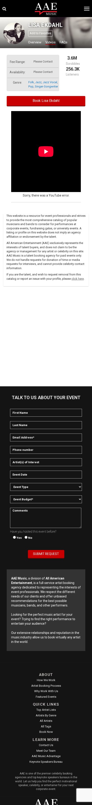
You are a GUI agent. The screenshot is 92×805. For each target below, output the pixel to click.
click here (77, 278)
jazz (38, 82)
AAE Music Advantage (46, 756)
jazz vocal (50, 82)
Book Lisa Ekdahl (46, 100)
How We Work (46, 680)
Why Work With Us (46, 691)
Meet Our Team (46, 750)
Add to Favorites (40, 33)
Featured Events (46, 696)
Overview (34, 42)
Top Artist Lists (46, 709)
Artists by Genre (46, 715)
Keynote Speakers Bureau (46, 761)
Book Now (46, 731)
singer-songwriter (46, 86)
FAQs (63, 42)
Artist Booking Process (46, 685)
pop (30, 86)
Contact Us (46, 745)
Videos (50, 42)
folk (31, 82)
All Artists (46, 720)
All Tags (46, 726)
